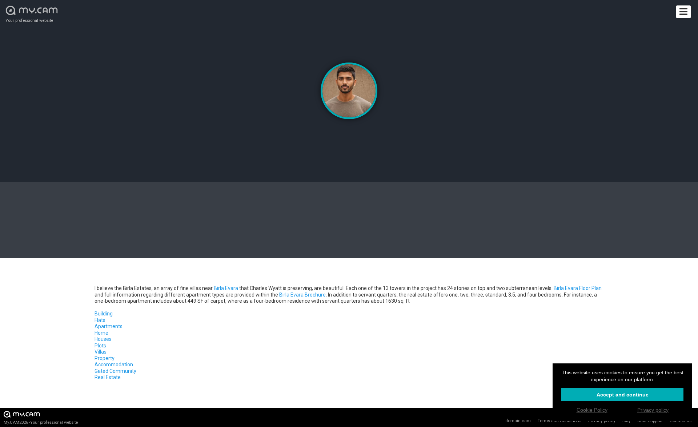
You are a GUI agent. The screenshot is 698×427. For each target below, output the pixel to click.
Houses (103, 339)
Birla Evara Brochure (302, 295)
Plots (100, 346)
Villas (101, 352)
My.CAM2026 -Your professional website (41, 422)
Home (101, 333)
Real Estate (108, 377)
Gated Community (115, 371)
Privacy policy (653, 410)
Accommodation (114, 364)
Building (104, 314)
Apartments (109, 326)
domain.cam (518, 420)
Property (105, 358)
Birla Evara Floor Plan (578, 288)
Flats (100, 320)
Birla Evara (226, 288)
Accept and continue (623, 395)
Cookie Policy (592, 410)
